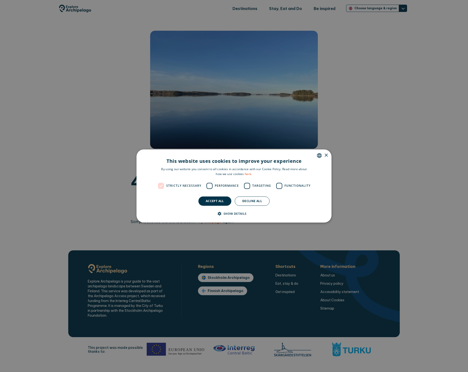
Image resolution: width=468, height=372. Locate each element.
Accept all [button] (215, 201)
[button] (233, 213)
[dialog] (234, 186)
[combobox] (319, 155)
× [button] (326, 155)
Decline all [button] (252, 201)
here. (248, 174)
